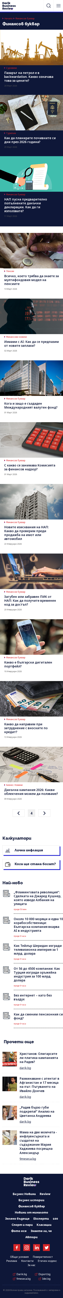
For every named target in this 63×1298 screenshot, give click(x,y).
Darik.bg (21, 1274)
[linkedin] (36, 1247)
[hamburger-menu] (58, 6)
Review (45, 1194)
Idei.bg (46, 1278)
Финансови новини (16, 336)
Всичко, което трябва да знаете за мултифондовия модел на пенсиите (31, 280)
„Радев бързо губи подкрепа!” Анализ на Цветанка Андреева (37, 1111)
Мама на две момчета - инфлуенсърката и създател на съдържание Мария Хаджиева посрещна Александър (38, 1142)
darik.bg (25, 1068)
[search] (49, 6)
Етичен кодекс (47, 1261)
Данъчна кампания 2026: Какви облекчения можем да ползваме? (31, 792)
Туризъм (11, 133)
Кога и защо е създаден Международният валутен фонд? (31, 405)
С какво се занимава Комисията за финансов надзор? (29, 467)
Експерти (41, 1218)
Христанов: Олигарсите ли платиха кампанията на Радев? (39, 1058)
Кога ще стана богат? (35, 864)
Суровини (11, 67)
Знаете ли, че (41, 1231)
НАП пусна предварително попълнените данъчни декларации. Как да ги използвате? (25, 205)
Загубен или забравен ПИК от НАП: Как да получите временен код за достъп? (30, 601)
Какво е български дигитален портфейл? (28, 664)
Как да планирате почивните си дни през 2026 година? (30, 140)
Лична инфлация (28, 850)
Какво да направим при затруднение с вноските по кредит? (26, 728)
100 (55, 1218)
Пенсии (10, 271)
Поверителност (43, 1257)
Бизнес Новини (14, 785)
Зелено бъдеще (17, 1218)
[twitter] (46, 1247)
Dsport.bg (44, 1274)
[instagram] (26, 1247)
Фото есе (19, 1231)
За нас (31, 1265)
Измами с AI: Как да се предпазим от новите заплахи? (31, 344)
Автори (31, 1237)
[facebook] (16, 1247)
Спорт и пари (22, 1224)
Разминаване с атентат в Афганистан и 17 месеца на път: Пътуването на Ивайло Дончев (39, 1084)
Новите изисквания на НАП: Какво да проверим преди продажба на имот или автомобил (26, 533)
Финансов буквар (25, 18)
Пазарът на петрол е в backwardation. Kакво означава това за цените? (28, 77)
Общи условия (19, 1257)
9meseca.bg (28, 1159)
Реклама (11, 1261)
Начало (8, 18)
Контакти (27, 1261)
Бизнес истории (31, 1200)
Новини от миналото (31, 1212)
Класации (44, 1224)
